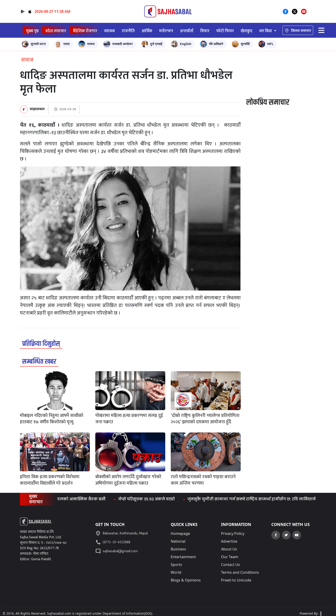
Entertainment (183, 556)
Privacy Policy (232, 533)
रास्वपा (91, 44)
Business (178, 549)
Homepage (180, 533)
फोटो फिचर (225, 31)
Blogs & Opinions (186, 580)
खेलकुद (246, 31)
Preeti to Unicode (236, 580)
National (178, 541)
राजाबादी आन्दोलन (122, 44)
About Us (229, 549)
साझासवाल (37, 109)
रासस (66, 44)
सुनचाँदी (245, 44)
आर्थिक (146, 31)
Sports (176, 564)
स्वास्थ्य (109, 31)
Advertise (229, 541)
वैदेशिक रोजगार (85, 31)
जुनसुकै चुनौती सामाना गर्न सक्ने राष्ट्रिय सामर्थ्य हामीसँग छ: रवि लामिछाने (233, 499)
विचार (204, 31)
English (185, 44)
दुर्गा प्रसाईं (156, 44)
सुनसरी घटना (38, 44)
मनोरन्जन (166, 31)
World (176, 572)
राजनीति (128, 31)
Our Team (229, 556)
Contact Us (230, 564)
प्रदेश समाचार (55, 31)
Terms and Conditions (240, 572)
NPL (270, 44)
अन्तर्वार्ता (186, 31)
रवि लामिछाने (216, 44)
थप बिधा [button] (266, 31)
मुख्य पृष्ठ (32, 31)
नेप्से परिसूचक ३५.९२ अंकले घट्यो (128, 499)
